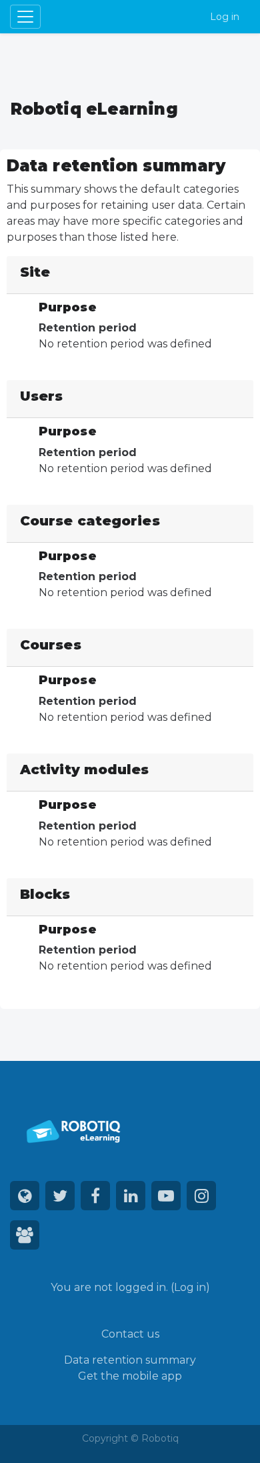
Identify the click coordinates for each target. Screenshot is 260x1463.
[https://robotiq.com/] (24, 1195)
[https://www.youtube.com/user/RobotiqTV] (166, 1195)
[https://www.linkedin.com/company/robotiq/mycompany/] (130, 1195)
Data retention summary (130, 1360)
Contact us (130, 1334)
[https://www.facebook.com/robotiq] (95, 1195)
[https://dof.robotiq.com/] (24, 1235)
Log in (224, 17)
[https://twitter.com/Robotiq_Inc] (60, 1195)
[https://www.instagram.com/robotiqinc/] (201, 1195)
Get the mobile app (130, 1376)
